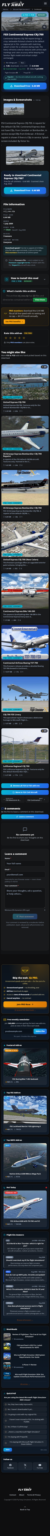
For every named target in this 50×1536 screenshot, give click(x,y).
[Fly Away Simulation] (21, 3)
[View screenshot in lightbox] (44, 27)
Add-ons (5, 9)
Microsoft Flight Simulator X (21, 9)
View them (40, 300)
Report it (16, 265)
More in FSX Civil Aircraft (26, 792)
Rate (22, 63)
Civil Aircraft (37, 9)
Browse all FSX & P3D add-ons (26, 786)
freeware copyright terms (19, 263)
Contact (12, 1495)
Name (8, 858)
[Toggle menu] (45, 3)
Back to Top (25, 1509)
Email (8, 870)
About (21, 1495)
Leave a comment (26, 817)
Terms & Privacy (34, 1495)
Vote (8, 1450)
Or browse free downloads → (25, 1010)
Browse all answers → (25, 1320)
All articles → (25, 1384)
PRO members (11, 253)
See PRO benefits (13, 321)
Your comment (12, 886)
